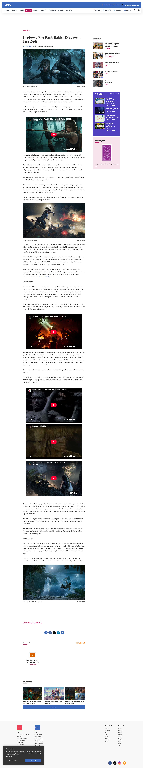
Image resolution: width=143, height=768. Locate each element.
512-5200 (39, 734)
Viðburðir (120, 734)
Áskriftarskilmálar (39, 743)
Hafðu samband (39, 739)
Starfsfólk (37, 745)
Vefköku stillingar (13, 760)
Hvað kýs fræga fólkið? (111, 71)
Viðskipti (107, 730)
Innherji (120, 728)
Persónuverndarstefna (22, 738)
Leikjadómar (27, 622)
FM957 (120, 741)
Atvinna (120, 732)
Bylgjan (120, 739)
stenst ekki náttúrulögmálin (45, 277)
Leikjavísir (38, 622)
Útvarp (107, 741)
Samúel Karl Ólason (28, 46)
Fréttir (106, 728)
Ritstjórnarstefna (39, 741)
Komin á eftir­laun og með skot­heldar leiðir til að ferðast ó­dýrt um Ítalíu (112, 45)
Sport (106, 732)
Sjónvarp (107, 739)
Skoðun (107, 737)
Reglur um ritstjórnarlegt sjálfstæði (23, 735)
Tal (119, 745)
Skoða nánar (9, 756)
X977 (119, 743)
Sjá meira (53, 707)
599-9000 (21, 744)
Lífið (106, 734)
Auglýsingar (38, 736)
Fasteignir (120, 730)
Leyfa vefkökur (33, 760)
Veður (119, 737)
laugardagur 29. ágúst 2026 (112, 5)
